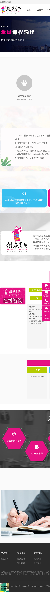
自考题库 (5, 574)
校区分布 (5, 559)
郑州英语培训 (37, 574)
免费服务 (38, 553)
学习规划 (37, 563)
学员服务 (21, 553)
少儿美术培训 (16, 572)
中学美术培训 (28, 572)
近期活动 (21, 559)
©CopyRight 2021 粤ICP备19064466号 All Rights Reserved (23, 586)
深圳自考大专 (26, 574)
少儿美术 (39, 10)
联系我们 (5, 553)
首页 (29, 10)
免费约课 (37, 559)
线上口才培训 (14, 574)
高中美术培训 (39, 572)
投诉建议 (21, 563)
